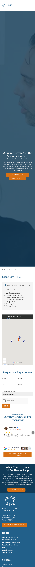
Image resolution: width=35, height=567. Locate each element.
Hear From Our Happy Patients (17, 455)
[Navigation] (32, 5)
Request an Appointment (14, 525)
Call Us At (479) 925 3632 (17, 175)
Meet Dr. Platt (17, 178)
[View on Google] (6, 428)
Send (6, 406)
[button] (2, 432)
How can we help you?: (9, 391)
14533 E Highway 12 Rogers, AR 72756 (18, 285)
